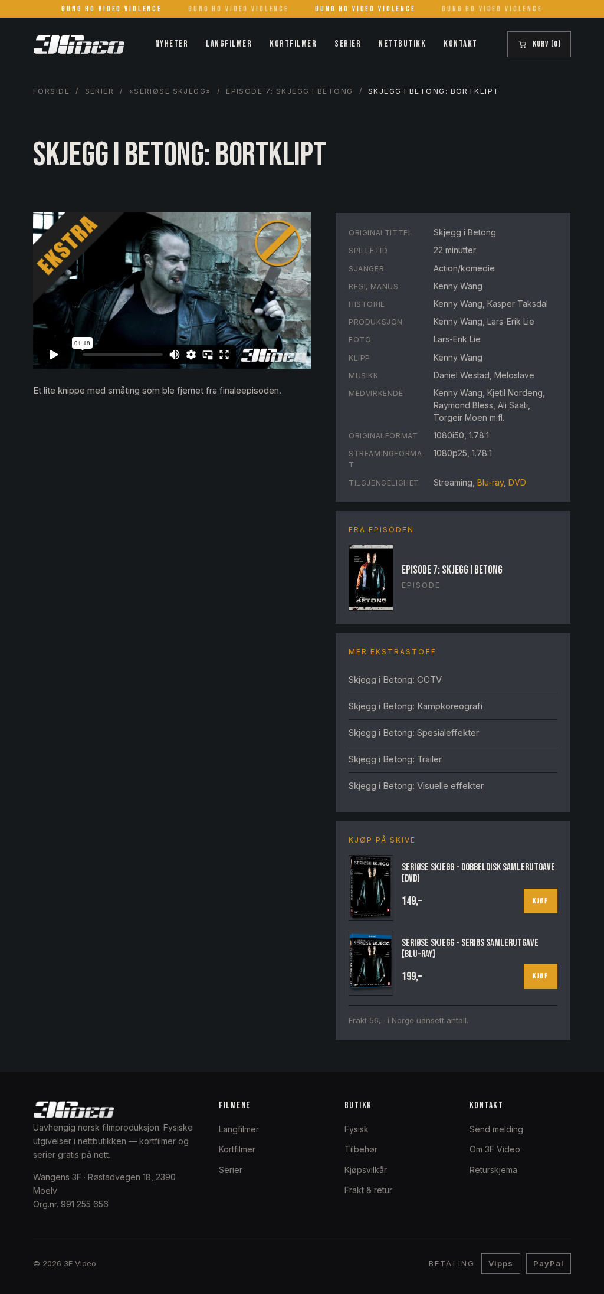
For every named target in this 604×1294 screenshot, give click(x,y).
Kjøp (541, 901)
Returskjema (493, 1170)
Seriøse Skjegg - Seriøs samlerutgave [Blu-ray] (470, 948)
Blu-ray (490, 482)
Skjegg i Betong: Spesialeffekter (414, 732)
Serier (347, 44)
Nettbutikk (402, 44)
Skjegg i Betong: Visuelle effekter (416, 785)
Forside (51, 91)
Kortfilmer (293, 44)
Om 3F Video (495, 1149)
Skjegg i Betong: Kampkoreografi (415, 706)
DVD (517, 482)
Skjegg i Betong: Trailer (395, 759)
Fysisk (356, 1129)
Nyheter (172, 44)
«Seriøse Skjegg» (170, 91)
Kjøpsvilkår (365, 1170)
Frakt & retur (368, 1190)
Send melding (496, 1129)
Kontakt (461, 44)
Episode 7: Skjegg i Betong (289, 91)
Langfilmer (229, 44)
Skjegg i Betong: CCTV (395, 679)
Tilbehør (361, 1149)
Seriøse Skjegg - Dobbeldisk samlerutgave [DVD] (478, 872)
